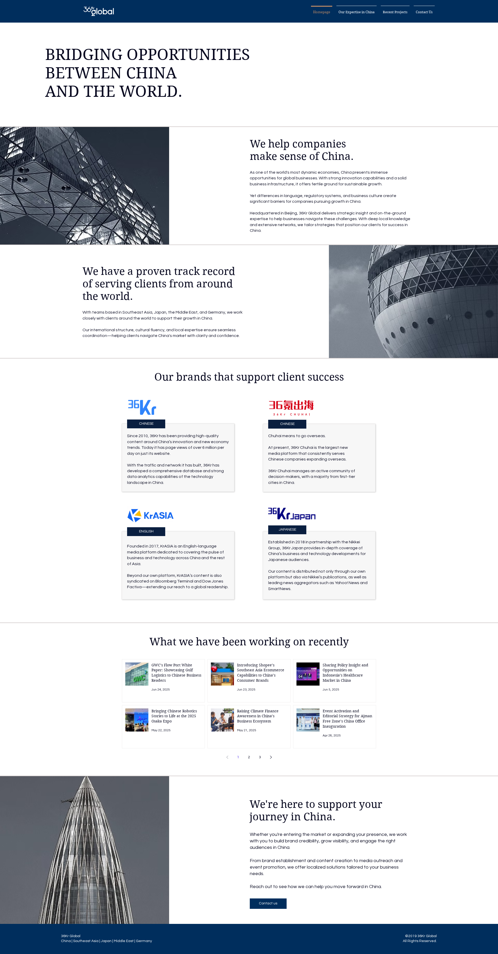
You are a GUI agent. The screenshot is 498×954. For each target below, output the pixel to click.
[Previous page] (227, 757)
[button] (356, 10)
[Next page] (270, 757)
